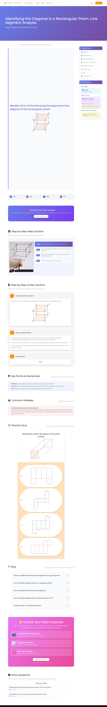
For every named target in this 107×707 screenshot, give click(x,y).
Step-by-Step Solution (88, 59)
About (43, 3)
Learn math (17, 3)
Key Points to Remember (89, 62)
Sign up (99, 3)
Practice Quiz (86, 69)
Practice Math (29, 3)
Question (85, 52)
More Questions (87, 76)
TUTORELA (9, 3)
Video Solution (87, 55)
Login (92, 3)
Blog (37, 3)
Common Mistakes (88, 65)
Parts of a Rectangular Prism (91, 106)
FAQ (83, 72)
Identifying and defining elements (90, 115)
